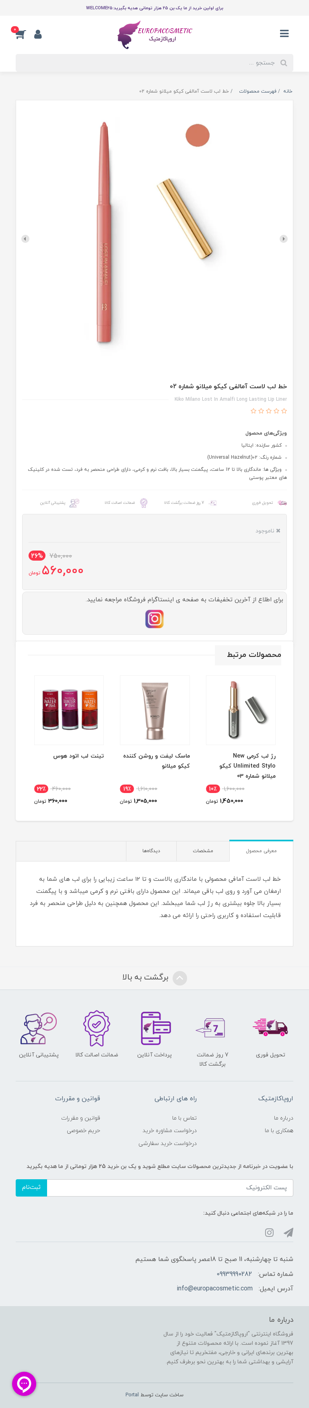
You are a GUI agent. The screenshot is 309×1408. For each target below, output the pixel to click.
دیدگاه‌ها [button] (151, 851)
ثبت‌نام (31, 1187)
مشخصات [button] (203, 851)
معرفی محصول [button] (261, 851)
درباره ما (283, 1118)
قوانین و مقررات (80, 1118)
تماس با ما (184, 1118)
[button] (25, 34)
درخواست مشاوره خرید (169, 1131)
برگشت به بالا (146, 977)
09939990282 (234, 1274)
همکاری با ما (279, 1131)
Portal (132, 1395)
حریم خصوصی (83, 1131)
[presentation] (284, 239)
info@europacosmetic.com (215, 1288)
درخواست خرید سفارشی (167, 1143)
